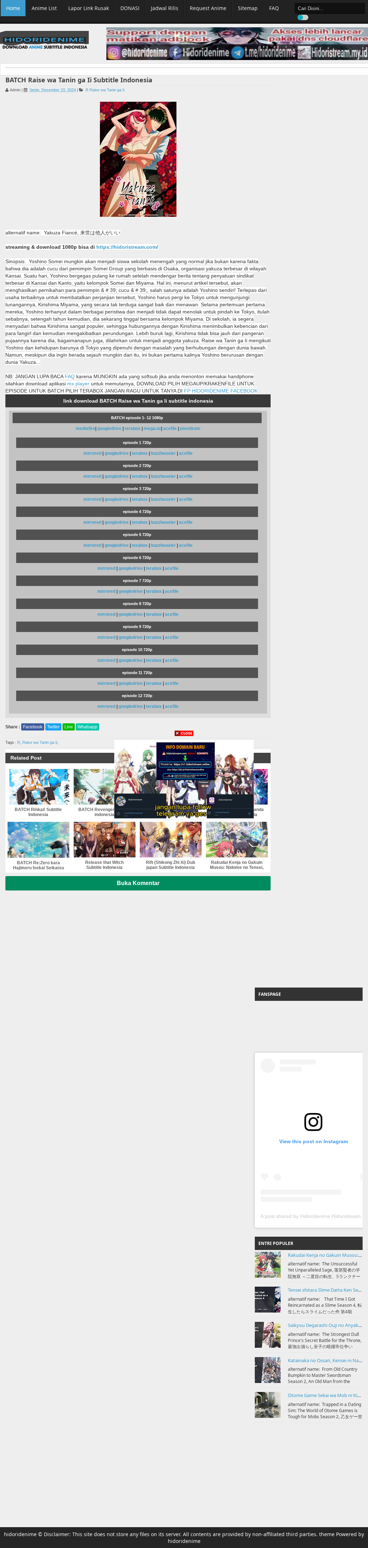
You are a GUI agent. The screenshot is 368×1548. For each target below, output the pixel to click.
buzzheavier (163, 453)
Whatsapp (87, 726)
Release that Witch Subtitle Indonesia (104, 865)
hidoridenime (20, 1534)
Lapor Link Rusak (88, 8)
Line (68, 726)
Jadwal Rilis (164, 8)
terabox (133, 428)
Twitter (53, 726)
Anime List (44, 8)
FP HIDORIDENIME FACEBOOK (221, 391)
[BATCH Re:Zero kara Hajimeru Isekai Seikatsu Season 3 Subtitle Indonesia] (38, 840)
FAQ (274, 8)
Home (13, 8)
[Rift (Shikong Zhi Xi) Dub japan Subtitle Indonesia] (171, 839)
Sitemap (248, 8)
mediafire (85, 428)
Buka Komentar (138, 883)
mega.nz (152, 428)
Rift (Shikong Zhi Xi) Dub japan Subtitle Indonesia (170, 865)
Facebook (32, 726)
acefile (170, 428)
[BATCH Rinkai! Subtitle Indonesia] (38, 787)
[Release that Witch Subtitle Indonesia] (104, 839)
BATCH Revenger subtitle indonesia (104, 812)
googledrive (110, 428)
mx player (78, 383)
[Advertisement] (309, 937)
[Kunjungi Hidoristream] (184, 778)
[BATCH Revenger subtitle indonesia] (104, 787)
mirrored (92, 453)
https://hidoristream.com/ (127, 247)
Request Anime (208, 8)
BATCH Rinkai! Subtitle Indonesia (38, 812)
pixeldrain (190, 428)
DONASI (129, 8)
